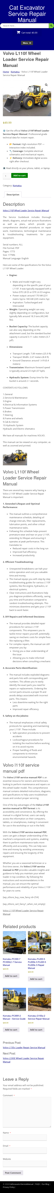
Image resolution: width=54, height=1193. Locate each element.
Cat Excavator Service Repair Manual (27, 13)
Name (7, 1132)
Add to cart (19, 175)
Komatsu (15, 71)
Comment (9, 1095)
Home (6, 71)
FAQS (37, 1184)
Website (7, 1159)
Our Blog (45, 1184)
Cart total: (29, 32)
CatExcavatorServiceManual (21, 1184)
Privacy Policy (9, 1187)
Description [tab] (13, 194)
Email (6, 1145)
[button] (46, 84)
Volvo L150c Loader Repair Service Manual (24, 1047)
